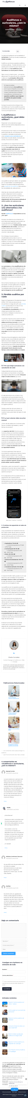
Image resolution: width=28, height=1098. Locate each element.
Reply (5, 801)
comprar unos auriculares (12, 136)
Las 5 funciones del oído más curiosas (13, 754)
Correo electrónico (7, 975)
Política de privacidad (6, 1092)
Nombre (4, 969)
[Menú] (25, 5)
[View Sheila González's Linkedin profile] (14, 653)
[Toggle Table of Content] (17, 51)
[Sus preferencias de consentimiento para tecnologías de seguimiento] (1, 823)
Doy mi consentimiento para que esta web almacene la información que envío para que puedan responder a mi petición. (13, 983)
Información (19, 29)
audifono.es (9, 213)
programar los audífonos (11, 186)
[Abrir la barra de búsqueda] (19, 5)
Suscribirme (7, 989)
